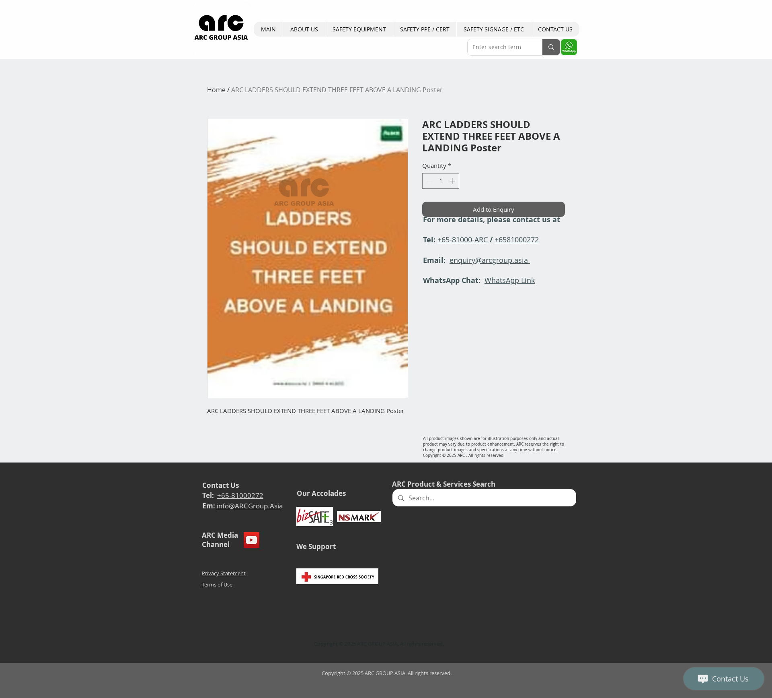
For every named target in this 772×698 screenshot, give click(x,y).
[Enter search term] (551, 47)
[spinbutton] (441, 180)
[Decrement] (428, 180)
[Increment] (453, 180)
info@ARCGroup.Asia (250, 505)
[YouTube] (251, 540)
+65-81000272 (240, 495)
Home (216, 89)
